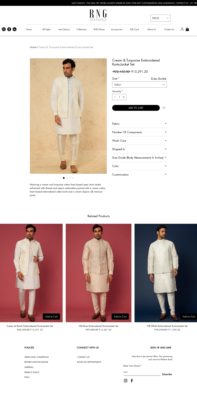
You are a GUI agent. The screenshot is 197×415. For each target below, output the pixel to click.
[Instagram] (4, 29)
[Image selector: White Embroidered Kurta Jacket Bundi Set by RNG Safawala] (63, 177)
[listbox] (160, 18)
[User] (182, 29)
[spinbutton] (119, 97)
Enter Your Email (131, 366)
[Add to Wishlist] (164, 108)
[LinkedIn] (14, 29)
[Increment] (124, 97)
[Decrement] (115, 97)
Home (33, 47)
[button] (160, 18)
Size (116, 78)
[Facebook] (9, 29)
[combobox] (139, 84)
